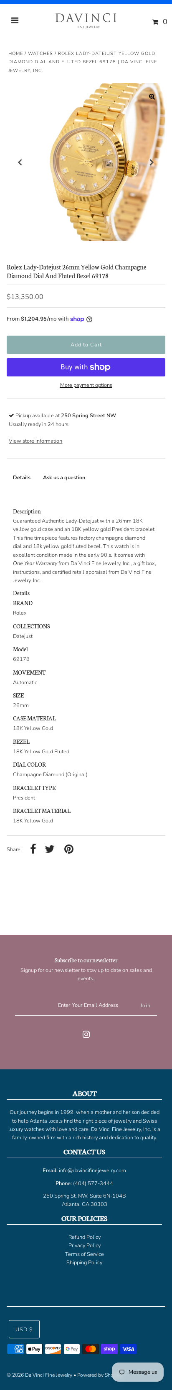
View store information (35, 441)
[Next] (152, 162)
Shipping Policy (84, 1262)
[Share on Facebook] (33, 849)
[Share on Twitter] (50, 849)
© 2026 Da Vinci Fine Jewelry (39, 1375)
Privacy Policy (84, 1245)
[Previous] (20, 162)
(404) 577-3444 (93, 1183)
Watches (40, 53)
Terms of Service (84, 1254)
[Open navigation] (15, 21)
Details (21, 477)
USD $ (24, 1329)
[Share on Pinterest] (68, 849)
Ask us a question (64, 477)
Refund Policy (84, 1237)
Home (15, 53)
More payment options (86, 385)
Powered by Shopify (99, 1375)
